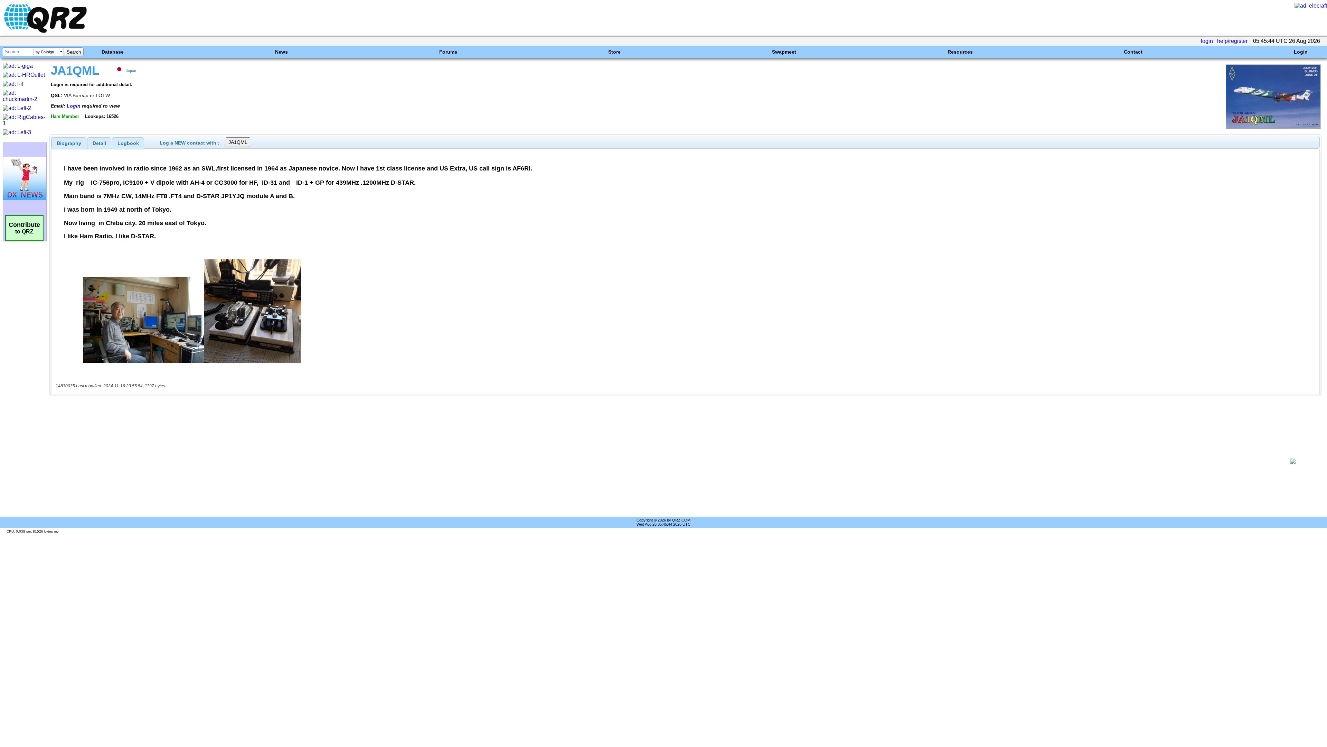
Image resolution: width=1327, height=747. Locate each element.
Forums (448, 52)
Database (113, 52)
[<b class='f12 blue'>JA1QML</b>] (1273, 127)
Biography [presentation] (69, 143)
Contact (1133, 52)
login (1207, 41)
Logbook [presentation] (128, 143)
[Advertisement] (662, 461)
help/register (1232, 41)
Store (614, 52)
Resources (960, 52)
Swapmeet (784, 52)
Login (1301, 52)
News (281, 52)
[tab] (68, 143)
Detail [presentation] (99, 143)
